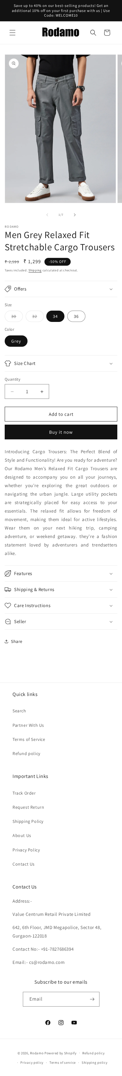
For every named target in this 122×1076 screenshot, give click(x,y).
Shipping (35, 270)
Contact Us (24, 864)
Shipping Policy (28, 821)
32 (38, 317)
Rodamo (36, 1053)
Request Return (28, 807)
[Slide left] (47, 215)
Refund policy (26, 753)
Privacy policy (31, 1062)
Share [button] (17, 641)
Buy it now (61, 432)
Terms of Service (29, 739)
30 (17, 317)
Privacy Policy (26, 850)
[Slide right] (75, 215)
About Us (22, 835)
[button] (12, 33)
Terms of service (62, 1062)
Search (19, 711)
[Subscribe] (92, 999)
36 (76, 316)
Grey (16, 341)
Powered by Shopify (60, 1053)
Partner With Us (28, 725)
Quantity (12, 379)
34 (55, 316)
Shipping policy (95, 1062)
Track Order (24, 793)
